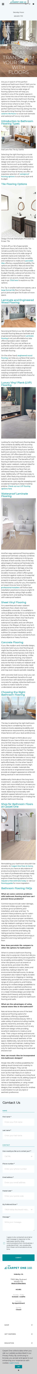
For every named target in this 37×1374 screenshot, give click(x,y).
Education (9, 1343)
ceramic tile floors (8, 114)
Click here (14, 280)
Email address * (7, 1177)
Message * (6, 1217)
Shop (7, 1325)
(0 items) (33, 4)
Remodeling (9, 26)
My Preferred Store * (9, 1204)
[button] (26, 4)
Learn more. (14, 1363)
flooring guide (7, 883)
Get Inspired (10, 1334)
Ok (18, 1366)
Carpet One (5, 24)
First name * (6, 1116)
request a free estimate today (13, 881)
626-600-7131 (18, 16)
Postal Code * (7, 1191)
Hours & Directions (18, 1283)
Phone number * (8, 1163)
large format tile (8, 290)
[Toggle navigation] (3, 4)
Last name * (6, 1130)
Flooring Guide (18, 24)
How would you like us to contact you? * (16, 1151)
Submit (18, 1257)
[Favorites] (29, 4)
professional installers (10, 588)
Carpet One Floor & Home (22, 866)
